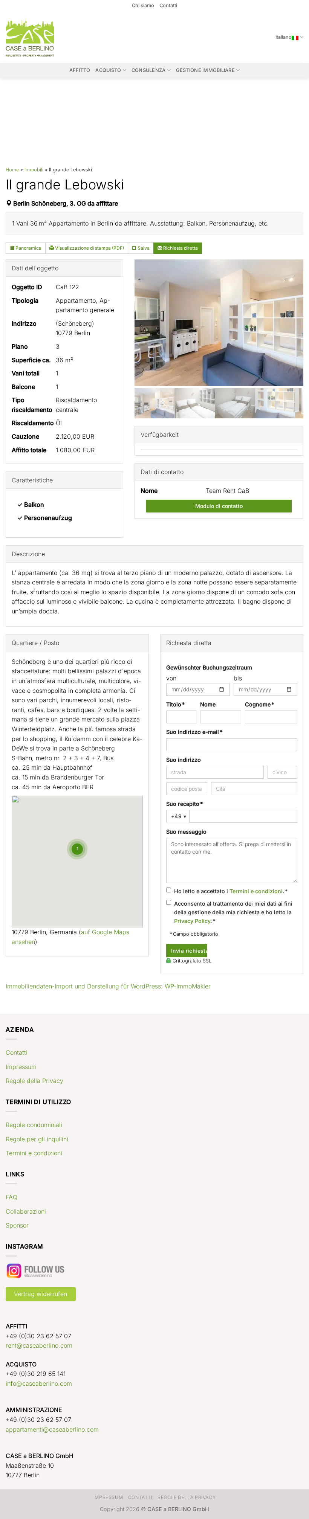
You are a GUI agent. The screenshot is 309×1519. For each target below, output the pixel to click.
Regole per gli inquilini (37, 1139)
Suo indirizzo (183, 759)
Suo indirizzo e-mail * (194, 732)
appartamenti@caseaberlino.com (52, 1429)
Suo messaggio (186, 831)
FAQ (11, 1197)
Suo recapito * (184, 804)
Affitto (79, 70)
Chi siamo (143, 5)
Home (12, 169)
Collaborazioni (26, 1211)
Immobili (33, 169)
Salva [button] (143, 248)
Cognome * (259, 704)
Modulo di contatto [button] (219, 506)
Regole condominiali (34, 1125)
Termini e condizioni (256, 891)
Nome (208, 704)
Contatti (168, 5)
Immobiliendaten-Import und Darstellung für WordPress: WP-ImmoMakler (108, 986)
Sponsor (17, 1225)
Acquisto (108, 70)
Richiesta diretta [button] (180, 248)
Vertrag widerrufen (40, 1294)
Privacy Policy (192, 921)
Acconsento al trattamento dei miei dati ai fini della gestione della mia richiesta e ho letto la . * (233, 912)
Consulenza (149, 70)
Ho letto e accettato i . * (231, 891)
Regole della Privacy (34, 1080)
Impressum (21, 1067)
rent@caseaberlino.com (39, 1345)
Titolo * (175, 704)
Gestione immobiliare (205, 70)
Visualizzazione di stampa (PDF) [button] (89, 248)
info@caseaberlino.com (39, 1383)
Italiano (283, 37)
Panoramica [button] (27, 248)
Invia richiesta (189, 950)
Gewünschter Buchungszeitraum (209, 667)
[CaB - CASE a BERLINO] (35, 37)
